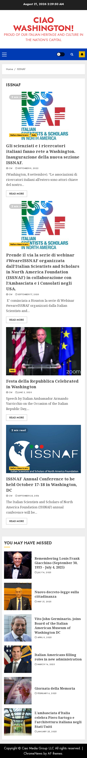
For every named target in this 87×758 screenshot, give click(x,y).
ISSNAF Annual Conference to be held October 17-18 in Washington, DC (41, 484)
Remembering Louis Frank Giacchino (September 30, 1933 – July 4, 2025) (57, 563)
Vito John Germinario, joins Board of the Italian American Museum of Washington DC (58, 625)
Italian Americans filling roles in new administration (58, 657)
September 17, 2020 (28, 294)
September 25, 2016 (28, 495)
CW (11, 168)
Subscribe (82, 54)
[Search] (72, 54)
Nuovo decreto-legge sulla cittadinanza (57, 594)
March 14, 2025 (46, 664)
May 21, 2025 (44, 601)
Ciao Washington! (43, 24)
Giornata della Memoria (55, 688)
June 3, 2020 (25, 392)
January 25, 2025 (47, 731)
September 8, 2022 (28, 168)
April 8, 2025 (44, 637)
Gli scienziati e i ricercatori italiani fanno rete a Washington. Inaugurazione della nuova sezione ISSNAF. (42, 154)
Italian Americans (19, 135)
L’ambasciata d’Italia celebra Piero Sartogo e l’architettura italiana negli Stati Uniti (58, 720)
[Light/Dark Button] (61, 54)
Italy (34, 135)
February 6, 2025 (46, 693)
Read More (16, 194)
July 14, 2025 (44, 572)
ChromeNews (33, 753)
